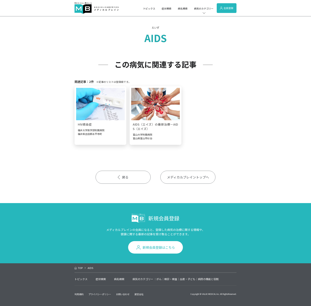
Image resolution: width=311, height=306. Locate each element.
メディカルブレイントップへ (188, 177)
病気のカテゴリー (203, 8)
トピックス (149, 8)
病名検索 (183, 8)
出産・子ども (187, 279)
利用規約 (79, 294)
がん (159, 279)
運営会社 (139, 294)
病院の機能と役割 (208, 279)
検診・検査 (170, 279)
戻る (125, 177)
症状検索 (166, 8)
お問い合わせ (123, 294)
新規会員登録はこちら (159, 247)
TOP (80, 268)
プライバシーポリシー (99, 294)
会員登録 (228, 8)
